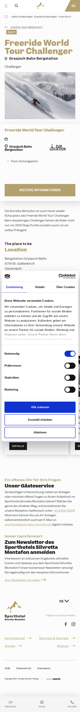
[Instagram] (73, 624)
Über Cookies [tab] (65, 287)
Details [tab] (40, 287)
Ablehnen (40, 432)
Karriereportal (15, 638)
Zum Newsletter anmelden (23, 580)
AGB (7, 668)
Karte (42, 706)
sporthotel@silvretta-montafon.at (28, 524)
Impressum (43, 668)
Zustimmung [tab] (14, 287)
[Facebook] (66, 624)
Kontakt (72, 706)
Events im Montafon (45, 16)
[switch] (70, 366)
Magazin (63, 646)
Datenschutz (23, 668)
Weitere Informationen (40, 190)
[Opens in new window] (53, 678)
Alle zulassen (40, 407)
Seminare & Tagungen (54, 638)
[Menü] (6, 6)
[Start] (6, 16)
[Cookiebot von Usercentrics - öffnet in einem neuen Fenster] (59, 276)
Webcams (10, 706)
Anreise (10, 646)
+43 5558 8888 (63, 511)
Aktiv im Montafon (22, 16)
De (61, 601)
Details (18, 446)
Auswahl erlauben (40, 419)
